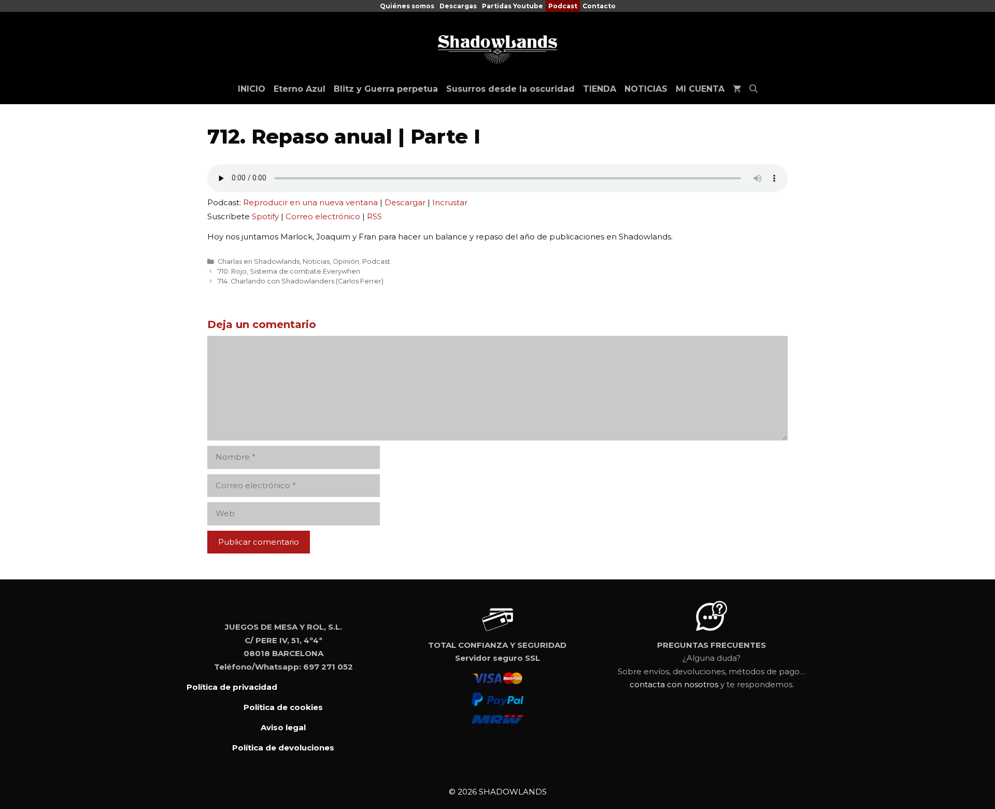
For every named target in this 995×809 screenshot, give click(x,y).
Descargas (458, 6)
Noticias (316, 261)
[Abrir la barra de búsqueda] (753, 89)
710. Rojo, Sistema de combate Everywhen (289, 271)
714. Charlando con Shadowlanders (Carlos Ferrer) (300, 281)
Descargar (405, 202)
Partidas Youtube (512, 6)
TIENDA (599, 89)
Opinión (346, 261)
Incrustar (449, 202)
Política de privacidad (232, 687)
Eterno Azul (299, 89)
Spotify (265, 216)
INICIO (251, 89)
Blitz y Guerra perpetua (386, 89)
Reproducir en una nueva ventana (310, 202)
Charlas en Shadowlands (259, 261)
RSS (374, 216)
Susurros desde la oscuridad (510, 89)
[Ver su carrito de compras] (737, 89)
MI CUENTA (700, 89)
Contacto (599, 6)
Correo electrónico (323, 216)
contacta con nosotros (674, 684)
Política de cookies (283, 707)
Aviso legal (283, 727)
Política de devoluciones (283, 748)
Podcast (562, 6)
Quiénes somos (407, 6)
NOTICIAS (645, 89)
